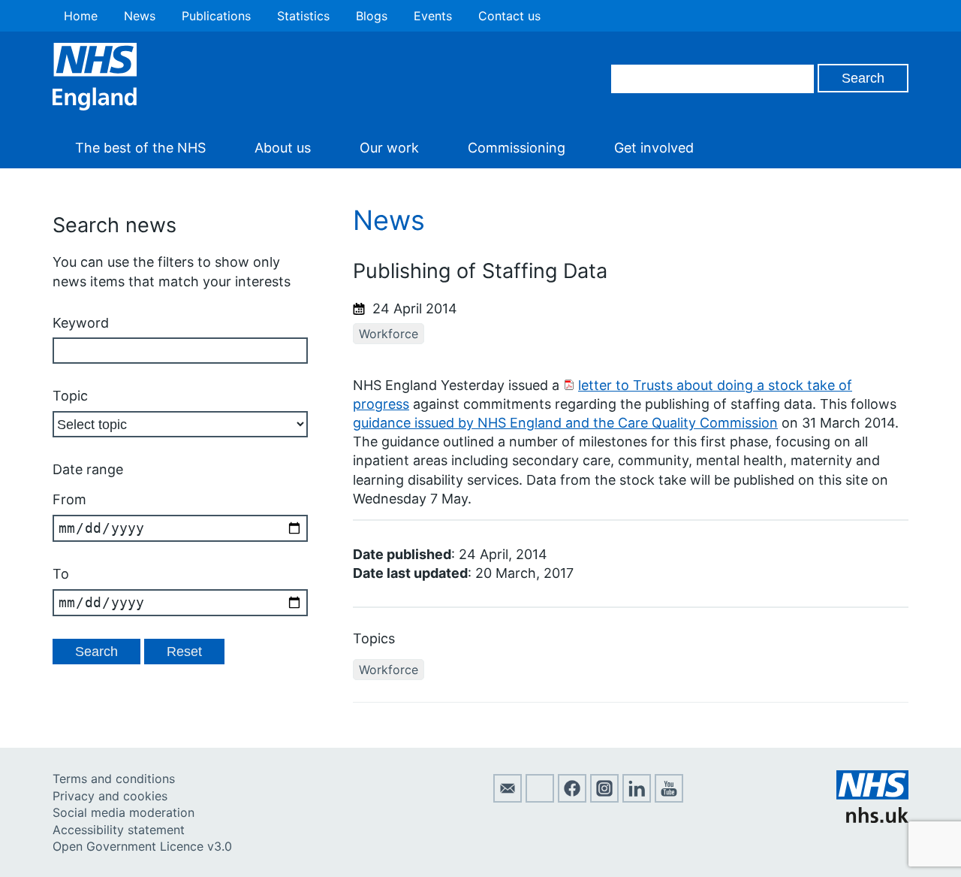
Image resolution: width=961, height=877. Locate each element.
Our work (389, 148)
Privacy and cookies (110, 795)
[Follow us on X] (540, 798)
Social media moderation (123, 812)
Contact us (509, 15)
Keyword (81, 323)
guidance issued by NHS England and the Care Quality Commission (565, 423)
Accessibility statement (119, 829)
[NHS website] (872, 818)
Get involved (654, 148)
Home (81, 15)
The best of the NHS (140, 148)
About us (283, 148)
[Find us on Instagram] (604, 798)
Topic (70, 396)
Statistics (303, 15)
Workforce (388, 333)
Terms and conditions (114, 778)
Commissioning (516, 148)
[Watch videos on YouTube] (669, 798)
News (139, 15)
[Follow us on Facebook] (572, 798)
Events (433, 15)
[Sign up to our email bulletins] (507, 798)
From (69, 499)
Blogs (371, 15)
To (61, 574)
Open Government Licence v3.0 (142, 846)
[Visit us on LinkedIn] (636, 798)
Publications (216, 15)
